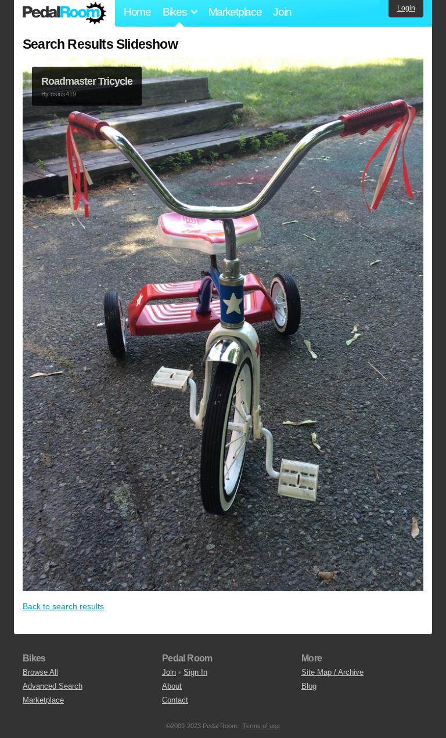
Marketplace (235, 12)
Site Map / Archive (332, 672)
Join (282, 12)
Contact (175, 700)
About (172, 686)
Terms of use (261, 725)
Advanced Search (52, 686)
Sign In (195, 672)
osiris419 (63, 94)
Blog (308, 686)
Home (137, 12)
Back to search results (63, 606)
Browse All (40, 672)
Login (406, 8)
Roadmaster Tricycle (86, 81)
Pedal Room (64, 13)
